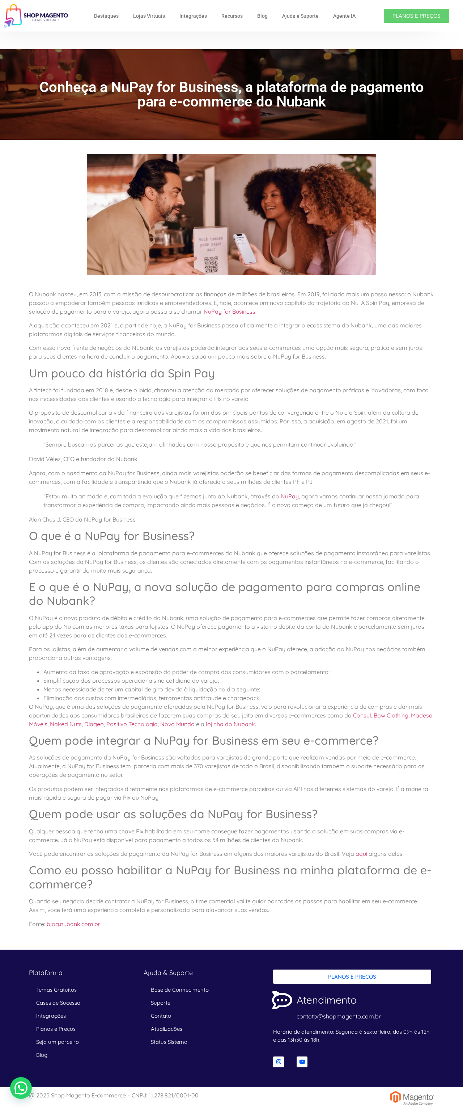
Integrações (193, 16)
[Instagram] (278, 1061)
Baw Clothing (391, 715)
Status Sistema (169, 1041)
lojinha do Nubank (230, 724)
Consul (362, 715)
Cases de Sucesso (58, 1002)
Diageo (94, 724)
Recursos (232, 16)
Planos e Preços (56, 1028)
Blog (262, 16)
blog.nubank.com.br (73, 924)
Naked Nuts (66, 724)
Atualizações (166, 1028)
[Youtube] (302, 1061)
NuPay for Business (229, 311)
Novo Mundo (177, 724)
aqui (361, 853)
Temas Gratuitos (56, 989)
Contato (161, 1015)
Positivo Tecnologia (132, 724)
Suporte (160, 1002)
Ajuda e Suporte (300, 16)
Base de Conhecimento (180, 989)
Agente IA (344, 16)
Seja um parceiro (57, 1041)
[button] (21, 1088)
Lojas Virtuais (149, 16)
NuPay (290, 496)
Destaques (106, 16)
